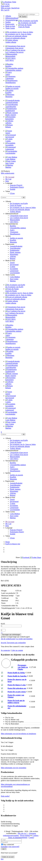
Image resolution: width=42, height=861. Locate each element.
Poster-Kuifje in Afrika (16, 673)
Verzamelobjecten (11, 20)
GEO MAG (14, 222)
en (8, 4)
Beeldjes (13, 226)
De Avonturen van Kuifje (19, 203)
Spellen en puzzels (16, 238)
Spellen (8, 22)
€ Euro (12, 193)
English (12, 189)
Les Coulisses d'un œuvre (19, 218)
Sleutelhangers (15, 234)
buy (2, 859)
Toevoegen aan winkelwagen (11, 634)
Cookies (35, 835)
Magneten (13, 242)
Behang (12, 258)
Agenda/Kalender (16, 246)
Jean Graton (14, 279)
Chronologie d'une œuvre (19, 216)
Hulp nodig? (5, 6)
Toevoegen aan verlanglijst (13, 643)
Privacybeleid (25, 835)
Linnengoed (14, 271)
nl (6, 4)
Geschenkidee (15, 273)
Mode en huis (10, 26)
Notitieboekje (14, 250)
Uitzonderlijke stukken (18, 228)
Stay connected (8, 844)
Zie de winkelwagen (8, 639)
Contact (31, 837)
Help (7, 181)
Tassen (12, 263)
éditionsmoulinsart (11, 18)
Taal (2, 4)
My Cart (8, 179)
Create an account (8, 857)
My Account (9, 177)
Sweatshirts (14, 269)
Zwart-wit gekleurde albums (20, 209)
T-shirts (12, 267)
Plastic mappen (15, 252)
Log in (4, 849)
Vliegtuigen (14, 232)
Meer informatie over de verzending (13, 768)
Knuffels (13, 240)
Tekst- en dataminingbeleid (18, 837)
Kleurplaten (14, 254)
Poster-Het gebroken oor (17, 688)
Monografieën (15, 220)
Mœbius (13, 281)
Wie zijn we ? (23, 833)
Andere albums (15, 212)
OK (23, 17)
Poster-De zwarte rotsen (17, 692)
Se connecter (5, 650)
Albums (8, 16)
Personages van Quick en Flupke (23, 667)
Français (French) (16, 185)
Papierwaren (9, 24)
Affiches (13, 256)
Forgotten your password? (10, 847)
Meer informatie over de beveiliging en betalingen (18, 734)
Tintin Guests (10, 28)
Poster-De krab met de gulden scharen (16, 702)
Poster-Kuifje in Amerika (17, 676)
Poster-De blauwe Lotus (17, 685)
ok (24, 197)
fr (4, 4)
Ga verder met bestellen (24, 639)
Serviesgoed (14, 265)
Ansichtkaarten (15, 248)
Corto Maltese (15, 277)
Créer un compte (17, 650)
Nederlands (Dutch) (17, 187)
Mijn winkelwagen (7, 173)
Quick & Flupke (15, 205)
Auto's (12, 230)
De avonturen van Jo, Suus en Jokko (23, 207)
